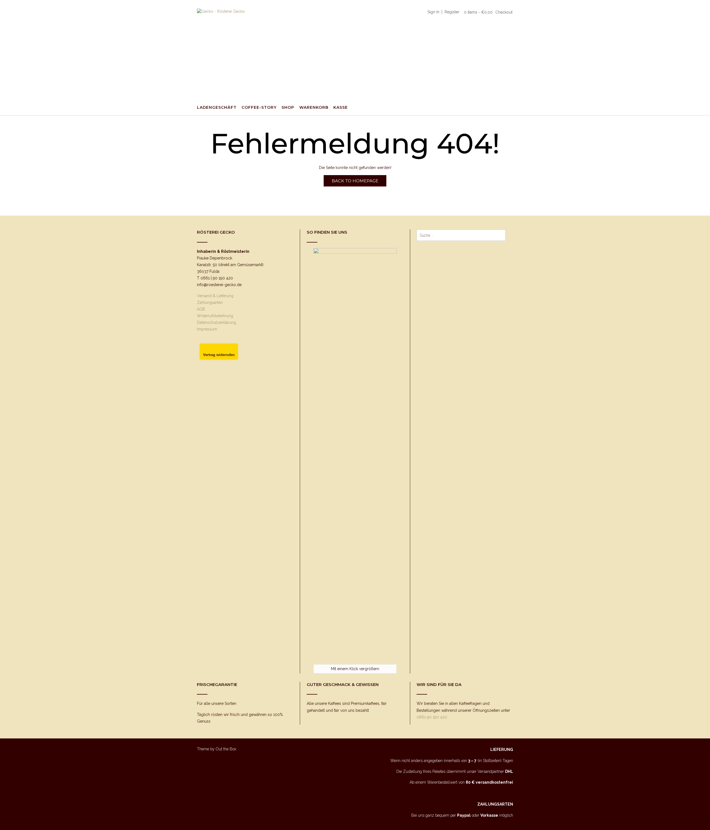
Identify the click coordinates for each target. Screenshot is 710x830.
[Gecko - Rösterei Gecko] (238, 50)
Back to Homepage (355, 180)
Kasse (340, 107)
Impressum (207, 329)
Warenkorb (313, 107)
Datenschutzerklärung (216, 322)
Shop (288, 107)
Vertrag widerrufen (219, 355)
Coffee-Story (259, 107)
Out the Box (226, 749)
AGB (201, 309)
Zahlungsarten (210, 302)
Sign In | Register (443, 12)
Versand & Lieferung (215, 296)
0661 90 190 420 (432, 717)
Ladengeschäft (217, 107)
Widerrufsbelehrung (215, 316)
